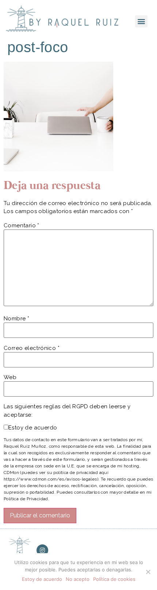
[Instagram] (42, 550)
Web (10, 377)
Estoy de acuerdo (32, 428)
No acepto (77, 579)
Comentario (21, 225)
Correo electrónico (32, 348)
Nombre (16, 318)
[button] (141, 21)
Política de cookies (114, 579)
